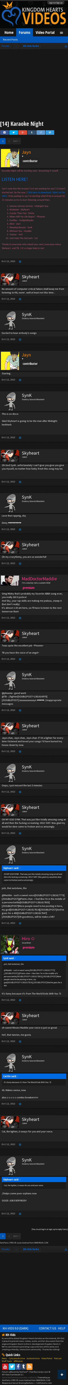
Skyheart (30, 277)
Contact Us (47, 1328)
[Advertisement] (34, 85)
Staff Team (7, 1361)
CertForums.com (44, 1383)
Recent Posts (10, 39)
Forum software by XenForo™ (15, 1371)
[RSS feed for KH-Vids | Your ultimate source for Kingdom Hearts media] (29, 1366)
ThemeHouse (43, 1377)
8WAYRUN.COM (41, 1242)
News (4, 1358)
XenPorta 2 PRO (7, 1242)
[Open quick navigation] (66, 46)
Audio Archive (33, 1358)
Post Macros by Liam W (40, 1371)
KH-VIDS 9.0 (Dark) (15, 1328)
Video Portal (45, 32)
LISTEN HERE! (15, 179)
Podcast (57, 1358)
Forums (24, 32)
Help (61, 1328)
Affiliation (18, 1361)
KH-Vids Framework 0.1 (12, 1374)
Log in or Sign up (56, 2)
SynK (27, 314)
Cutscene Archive (17, 1358)
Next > (16, 141)
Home (9, 32)
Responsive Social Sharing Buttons (17, 1383)
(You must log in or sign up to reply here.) (50, 1229)
